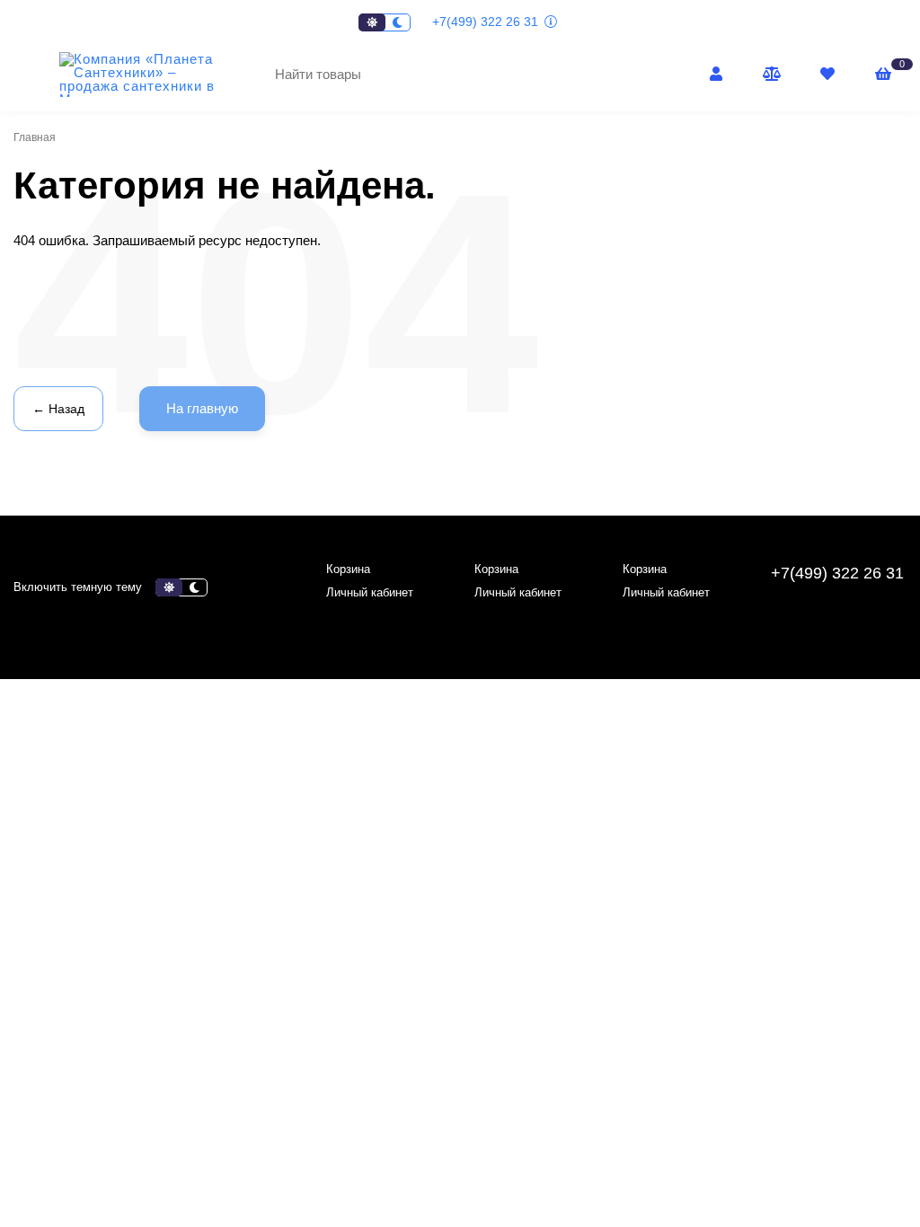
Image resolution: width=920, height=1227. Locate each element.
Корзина (348, 569)
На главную (202, 408)
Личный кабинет (369, 592)
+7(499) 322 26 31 (487, 21)
